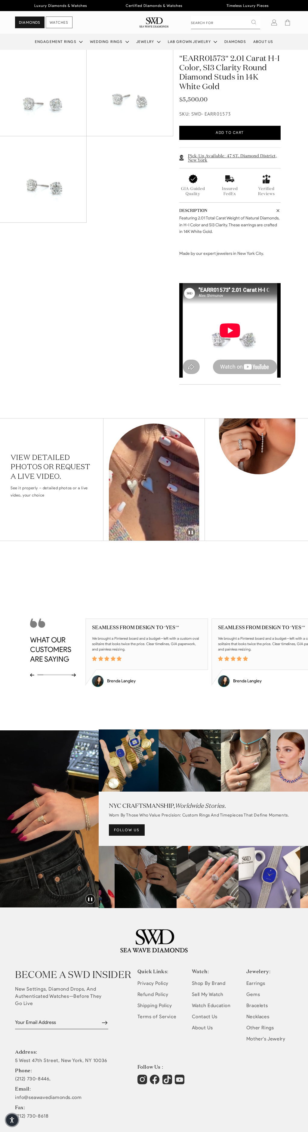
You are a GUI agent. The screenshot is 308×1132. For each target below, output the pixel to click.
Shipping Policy (154, 1005)
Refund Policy (152, 994)
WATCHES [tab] (59, 22)
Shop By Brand (209, 983)
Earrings (255, 983)
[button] (288, 23)
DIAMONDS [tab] (30, 22)
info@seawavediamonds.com (48, 1097)
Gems (253, 994)
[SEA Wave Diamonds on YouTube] (168, 1082)
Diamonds (235, 41)
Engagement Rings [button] (56, 41)
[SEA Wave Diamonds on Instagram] (143, 1082)
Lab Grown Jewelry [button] (190, 41)
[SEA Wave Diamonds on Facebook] (155, 1082)
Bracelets (257, 1005)
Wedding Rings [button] (107, 41)
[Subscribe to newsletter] (104, 1022)
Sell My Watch (207, 994)
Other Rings (260, 1028)
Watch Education (211, 1005)
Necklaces (257, 1016)
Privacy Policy (152, 983)
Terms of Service (157, 1016)
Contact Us (204, 1016)
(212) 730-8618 (31, 1116)
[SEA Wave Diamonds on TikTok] (180, 1082)
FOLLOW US (127, 830)
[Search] (253, 22)
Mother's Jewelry (265, 1039)
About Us (263, 41)
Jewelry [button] (146, 41)
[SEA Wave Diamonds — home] (154, 22)
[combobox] (225, 22)
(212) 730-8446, (33, 1078)
